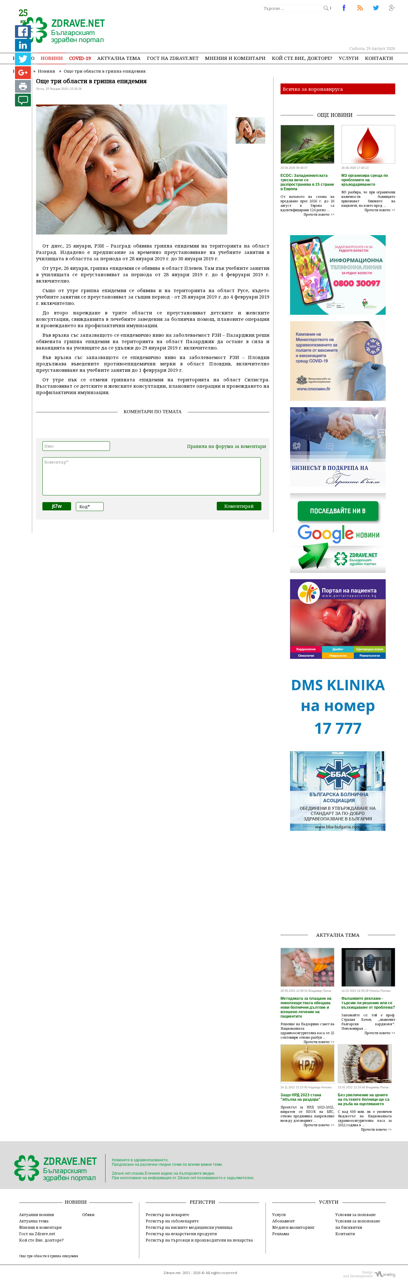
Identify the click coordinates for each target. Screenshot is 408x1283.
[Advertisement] (279, 28)
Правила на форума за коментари (226, 446)
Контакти (379, 58)
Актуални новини (36, 1214)
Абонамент (283, 1220)
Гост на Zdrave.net (37, 1233)
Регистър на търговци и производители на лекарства (199, 1240)
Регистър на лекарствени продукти (181, 1233)
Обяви (88, 1214)
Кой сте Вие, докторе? (302, 58)
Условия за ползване (355, 1214)
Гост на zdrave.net (173, 58)
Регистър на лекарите (167, 1214)
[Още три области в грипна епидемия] (60, 31)
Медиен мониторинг (293, 1227)
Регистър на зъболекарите (172, 1220)
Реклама (280, 1233)
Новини (52, 58)
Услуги (349, 58)
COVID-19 (80, 58)
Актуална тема (119, 58)
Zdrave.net (172, 1273)
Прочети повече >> (319, 214)
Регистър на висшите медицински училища (189, 1227)
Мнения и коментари (235, 58)
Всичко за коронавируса (313, 89)
